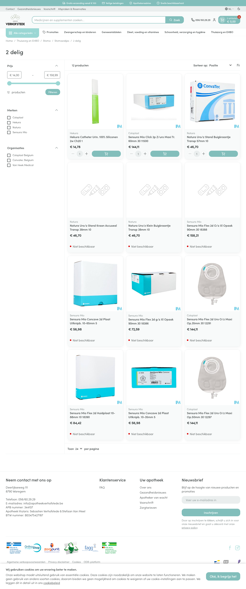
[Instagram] (237, 548)
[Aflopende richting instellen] (238, 65)
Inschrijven (211, 512)
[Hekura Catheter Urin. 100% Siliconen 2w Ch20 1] (95, 101)
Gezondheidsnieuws (29, 9)
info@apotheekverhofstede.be (43, 503)
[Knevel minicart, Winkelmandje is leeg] (222, 20)
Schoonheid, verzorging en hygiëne (185, 32)
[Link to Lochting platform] (239, 562)
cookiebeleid (51, 583)
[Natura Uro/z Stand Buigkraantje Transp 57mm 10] (212, 101)
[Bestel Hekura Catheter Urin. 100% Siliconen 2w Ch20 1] (106, 154)
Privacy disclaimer (58, 562)
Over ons (145, 487)
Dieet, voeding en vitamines (143, 32)
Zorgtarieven (148, 507)
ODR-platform (92, 562)
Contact (10, 9)
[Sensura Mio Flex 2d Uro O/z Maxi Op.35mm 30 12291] (212, 283)
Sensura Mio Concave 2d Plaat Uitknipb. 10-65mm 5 (90, 321)
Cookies (76, 562)
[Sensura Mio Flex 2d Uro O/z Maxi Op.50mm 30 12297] (212, 377)
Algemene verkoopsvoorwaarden (26, 562)
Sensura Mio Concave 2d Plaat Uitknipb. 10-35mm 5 (148, 415)
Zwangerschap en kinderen (80, 32)
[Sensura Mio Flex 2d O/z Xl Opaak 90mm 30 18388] (212, 190)
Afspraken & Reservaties (72, 9)
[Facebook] (230, 548)
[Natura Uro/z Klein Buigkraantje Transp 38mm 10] (154, 190)
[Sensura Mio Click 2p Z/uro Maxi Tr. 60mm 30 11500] (154, 101)
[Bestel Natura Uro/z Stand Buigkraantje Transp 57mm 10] (223, 154)
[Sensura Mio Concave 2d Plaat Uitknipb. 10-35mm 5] (154, 377)
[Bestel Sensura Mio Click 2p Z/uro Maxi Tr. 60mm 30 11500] (164, 154)
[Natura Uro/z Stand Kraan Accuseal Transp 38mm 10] (95, 190)
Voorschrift (49, 9)
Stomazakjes (62, 40)
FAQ (102, 487)
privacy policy (189, 527)
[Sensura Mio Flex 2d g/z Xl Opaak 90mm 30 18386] (154, 283)
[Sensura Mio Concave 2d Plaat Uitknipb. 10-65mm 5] (95, 283)
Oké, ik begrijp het (223, 576)
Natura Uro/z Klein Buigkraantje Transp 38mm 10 (149, 227)
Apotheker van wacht (153, 497)
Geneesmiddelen (111, 32)
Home (9, 40)
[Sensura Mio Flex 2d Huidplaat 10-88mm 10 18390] (95, 377)
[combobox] (99, 19)
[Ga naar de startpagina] (15, 19)
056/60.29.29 (26, 499)
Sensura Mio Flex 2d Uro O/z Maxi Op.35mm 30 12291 (209, 321)
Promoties (52, 32)
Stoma (47, 40)
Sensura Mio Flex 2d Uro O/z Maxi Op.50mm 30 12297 (209, 415)
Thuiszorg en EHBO (222, 32)
